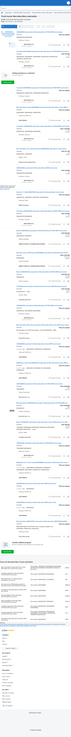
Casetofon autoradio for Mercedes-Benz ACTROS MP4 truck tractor (12, 573)
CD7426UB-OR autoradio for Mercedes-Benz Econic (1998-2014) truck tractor (41, 286)
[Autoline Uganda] (11, 3)
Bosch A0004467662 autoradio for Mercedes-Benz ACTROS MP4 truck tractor (41, 272)
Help (3, 641)
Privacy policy (6, 676)
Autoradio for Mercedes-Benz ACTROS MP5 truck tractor (13, 619)
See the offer (7, 551)
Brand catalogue (6, 685)
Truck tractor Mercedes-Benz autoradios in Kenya (14, 624)
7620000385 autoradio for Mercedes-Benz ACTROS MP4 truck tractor (38, 443)
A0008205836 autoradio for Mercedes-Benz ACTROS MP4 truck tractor (39, 32)
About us (4, 638)
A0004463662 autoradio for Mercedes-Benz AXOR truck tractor (36, 168)
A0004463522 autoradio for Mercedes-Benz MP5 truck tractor (36, 502)
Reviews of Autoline (7, 682)
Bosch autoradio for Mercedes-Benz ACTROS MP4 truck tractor (11, 595)
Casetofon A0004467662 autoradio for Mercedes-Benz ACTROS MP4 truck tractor (43, 126)
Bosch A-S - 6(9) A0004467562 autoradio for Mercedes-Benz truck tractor (40, 192)
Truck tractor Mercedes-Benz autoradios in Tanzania (43, 624)
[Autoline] (2, 12)
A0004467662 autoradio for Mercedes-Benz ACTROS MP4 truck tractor (39, 305)
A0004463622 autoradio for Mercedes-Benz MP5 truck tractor (36, 483)
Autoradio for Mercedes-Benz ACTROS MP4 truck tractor (13, 590)
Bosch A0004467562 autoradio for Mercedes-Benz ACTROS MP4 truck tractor (41, 230)
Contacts (4, 644)
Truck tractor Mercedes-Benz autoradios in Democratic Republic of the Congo (33, 624)
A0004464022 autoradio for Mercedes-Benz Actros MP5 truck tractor (38, 344)
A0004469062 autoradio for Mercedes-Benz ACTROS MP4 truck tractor (39, 384)
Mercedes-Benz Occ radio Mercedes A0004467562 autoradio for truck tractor (41, 149)
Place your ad (8, 82)
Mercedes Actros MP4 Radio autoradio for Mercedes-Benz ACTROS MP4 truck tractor (13, 584)
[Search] (68, 8)
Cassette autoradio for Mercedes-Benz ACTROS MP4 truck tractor (12, 613)
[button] (68, 3)
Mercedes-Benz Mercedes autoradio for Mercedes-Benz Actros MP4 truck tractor (42, 325)
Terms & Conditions (7, 673)
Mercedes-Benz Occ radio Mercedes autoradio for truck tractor (11, 579)
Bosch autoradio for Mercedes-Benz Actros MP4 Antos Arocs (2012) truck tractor (13, 567)
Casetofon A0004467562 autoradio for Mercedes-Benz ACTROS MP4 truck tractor (43, 211)
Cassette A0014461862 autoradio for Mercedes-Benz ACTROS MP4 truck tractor (42, 51)
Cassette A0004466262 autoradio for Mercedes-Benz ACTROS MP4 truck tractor (42, 88)
